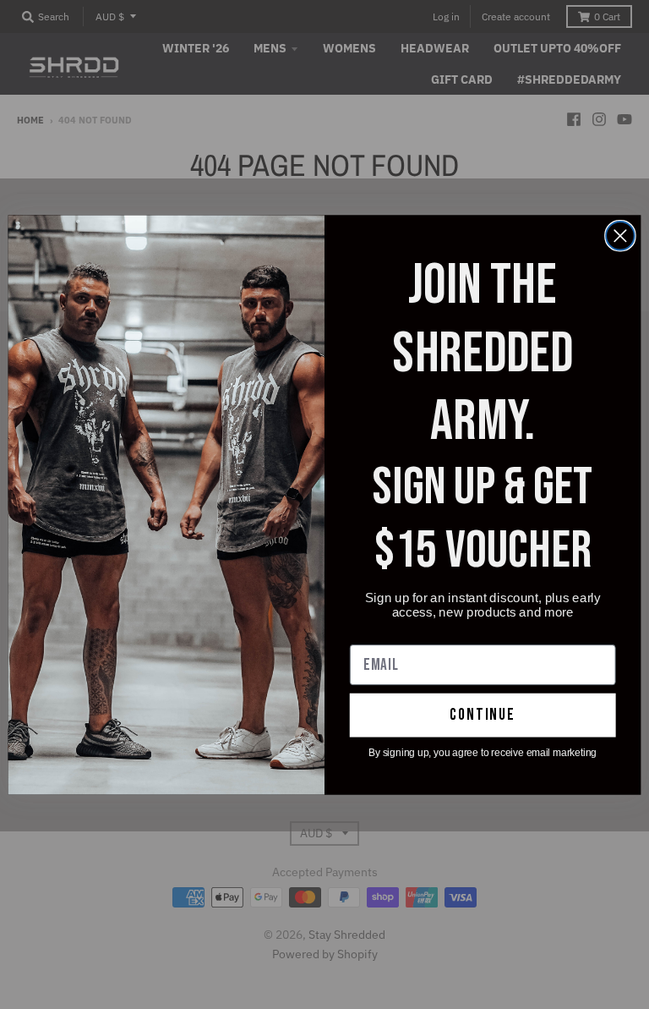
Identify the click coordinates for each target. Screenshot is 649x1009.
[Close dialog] (620, 235)
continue (482, 715)
